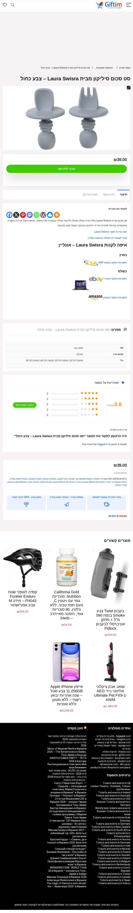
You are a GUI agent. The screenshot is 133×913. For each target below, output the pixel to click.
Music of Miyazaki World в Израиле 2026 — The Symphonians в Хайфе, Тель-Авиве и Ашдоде (66, 751)
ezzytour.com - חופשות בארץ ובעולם (111, 758)
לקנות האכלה (39, 482)
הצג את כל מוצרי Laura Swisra (110, 231)
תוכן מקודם (75, 728)
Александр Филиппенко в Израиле (66, 880)
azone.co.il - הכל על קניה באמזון (113, 742)
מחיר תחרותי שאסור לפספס (106, 497)
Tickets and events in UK (116, 783)
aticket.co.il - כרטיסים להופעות (114, 761)
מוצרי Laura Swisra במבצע (20, 482)
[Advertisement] (66, 36)
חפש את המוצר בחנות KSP (112, 262)
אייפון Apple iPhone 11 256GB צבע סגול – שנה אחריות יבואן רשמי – (66, 695)
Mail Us (12, 911)
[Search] (12, 5)
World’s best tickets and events (112, 808)
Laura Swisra (120, 473)
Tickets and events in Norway (113, 848)
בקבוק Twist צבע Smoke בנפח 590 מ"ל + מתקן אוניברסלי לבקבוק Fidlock (110, 620)
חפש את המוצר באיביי (115, 278)
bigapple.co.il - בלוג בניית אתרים (113, 736)
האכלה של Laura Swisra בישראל (60, 482)
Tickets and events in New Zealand (110, 827)
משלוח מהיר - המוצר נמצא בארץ (66, 497)
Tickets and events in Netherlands (111, 864)
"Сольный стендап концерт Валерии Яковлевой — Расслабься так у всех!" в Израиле (66, 851)
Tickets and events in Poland (114, 852)
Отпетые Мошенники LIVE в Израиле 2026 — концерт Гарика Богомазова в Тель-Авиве (68, 801)
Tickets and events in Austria (114, 839)
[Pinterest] (23, 215)
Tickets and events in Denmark (113, 842)
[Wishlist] (5, 5)
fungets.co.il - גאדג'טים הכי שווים (112, 739)
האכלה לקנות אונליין (19, 479)
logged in (102, 444)
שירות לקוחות (36, 904)
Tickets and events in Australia (113, 795)
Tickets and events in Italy (115, 845)
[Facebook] (9, 215)
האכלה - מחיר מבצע (66, 479)
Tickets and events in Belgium (113, 861)
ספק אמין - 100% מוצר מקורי (26, 497)
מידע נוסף (109, 194)
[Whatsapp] (36, 215)
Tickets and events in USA (115, 798)
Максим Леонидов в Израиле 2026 (66, 877)
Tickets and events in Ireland (114, 792)
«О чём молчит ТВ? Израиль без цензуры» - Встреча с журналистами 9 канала (68, 823)
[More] (57, 215)
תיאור (123, 194)
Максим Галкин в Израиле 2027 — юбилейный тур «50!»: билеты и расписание (67, 833)
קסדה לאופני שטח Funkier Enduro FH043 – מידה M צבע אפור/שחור (22, 598)
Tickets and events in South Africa (111, 830)
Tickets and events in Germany (113, 823)
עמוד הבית (124, 67)
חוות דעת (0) (90, 194)
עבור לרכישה (66, 168)
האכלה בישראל (49, 479)
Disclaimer (22, 911)
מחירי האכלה (121, 485)
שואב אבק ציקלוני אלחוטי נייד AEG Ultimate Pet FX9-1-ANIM (110, 693)
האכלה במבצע (35, 479)
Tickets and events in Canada (113, 877)
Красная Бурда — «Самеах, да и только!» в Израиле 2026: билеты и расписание (66, 842)
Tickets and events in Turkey (114, 873)
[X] (16, 215)
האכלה (97, 479)
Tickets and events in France (114, 883)
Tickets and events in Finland (114, 858)
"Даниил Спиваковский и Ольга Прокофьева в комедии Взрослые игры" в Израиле (67, 861)
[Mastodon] (30, 215)
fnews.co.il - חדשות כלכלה (116, 751)
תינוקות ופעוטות (104, 67)
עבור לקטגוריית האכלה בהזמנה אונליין (107, 238)
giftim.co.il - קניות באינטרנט (115, 754)
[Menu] (129, 5)
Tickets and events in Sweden (113, 855)
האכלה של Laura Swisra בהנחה (90, 482)
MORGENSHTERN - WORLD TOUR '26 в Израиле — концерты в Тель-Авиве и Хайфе (67, 870)
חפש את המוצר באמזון (115, 297)
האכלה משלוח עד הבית (116, 482)
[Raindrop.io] (50, 215)
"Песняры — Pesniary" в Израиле (68, 795)
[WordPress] (43, 215)
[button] (128, 87)
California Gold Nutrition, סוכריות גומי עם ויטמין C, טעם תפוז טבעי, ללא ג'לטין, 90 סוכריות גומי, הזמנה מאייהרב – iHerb (66, 605)
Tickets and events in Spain (115, 880)
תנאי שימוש (21, 904)
